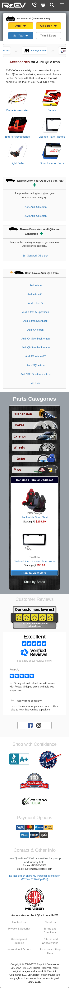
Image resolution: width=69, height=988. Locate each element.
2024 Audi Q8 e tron (36, 215)
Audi (18, 25)
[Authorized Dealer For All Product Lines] (50, 759)
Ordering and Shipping (19, 940)
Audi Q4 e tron (35, 329)
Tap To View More (34, 572)
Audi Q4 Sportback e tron (35, 338)
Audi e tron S (35, 303)
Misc (17, 470)
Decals (52, 110)
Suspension (23, 414)
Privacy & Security (19, 928)
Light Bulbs (17, 163)
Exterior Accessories (17, 136)
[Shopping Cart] (43, 5)
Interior (19, 459)
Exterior (20, 436)
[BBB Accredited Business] (19, 759)
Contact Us (19, 922)
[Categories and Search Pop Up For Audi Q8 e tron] (52, 5)
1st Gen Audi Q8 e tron (35, 255)
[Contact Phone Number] (34, 5)
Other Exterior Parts (52, 163)
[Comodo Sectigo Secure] (34, 801)
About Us (50, 922)
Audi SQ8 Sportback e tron (35, 374)
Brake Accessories (17, 110)
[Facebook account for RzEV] (30, 725)
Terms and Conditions (50, 930)
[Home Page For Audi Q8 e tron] (14, 5)
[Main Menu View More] (62, 5)
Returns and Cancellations (50, 940)
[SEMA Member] (34, 898)
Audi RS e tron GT (35, 356)
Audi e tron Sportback (35, 320)
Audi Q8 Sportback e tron (35, 347)
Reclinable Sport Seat (34, 517)
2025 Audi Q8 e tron (36, 207)
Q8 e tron (46, 25)
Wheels (19, 447)
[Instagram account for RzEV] (38, 725)
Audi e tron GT (35, 294)
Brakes (19, 425)
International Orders (19, 949)
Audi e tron (36, 285)
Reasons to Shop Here (50, 951)
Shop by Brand (34, 582)
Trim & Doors (48, 35)
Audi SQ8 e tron (35, 365)
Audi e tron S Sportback (35, 312)
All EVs (35, 383)
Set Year (18, 35)
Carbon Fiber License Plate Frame (35, 561)
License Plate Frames (52, 136)
